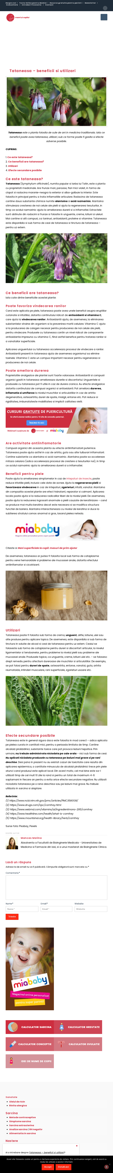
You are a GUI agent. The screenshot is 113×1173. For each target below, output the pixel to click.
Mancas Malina (31, 838)
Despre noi (11, 3)
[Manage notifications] (106, 1167)
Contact (49, 5)
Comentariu (13, 873)
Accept (48, 1166)
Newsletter (90, 3)
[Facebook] (105, 8)
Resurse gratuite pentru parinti (66, 3)
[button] (104, 17)
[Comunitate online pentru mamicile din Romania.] (18, 17)
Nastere (12, 1141)
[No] (109, 1164)
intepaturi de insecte (79, 478)
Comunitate (12, 5)
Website (79, 903)
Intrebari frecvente (31, 5)
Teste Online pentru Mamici (33, 3)
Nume (9, 903)
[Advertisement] (56, 43)
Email (44, 903)
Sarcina (12, 1113)
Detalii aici (63, 1166)
